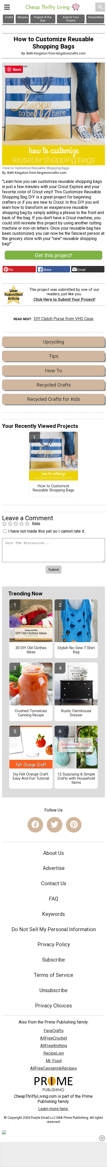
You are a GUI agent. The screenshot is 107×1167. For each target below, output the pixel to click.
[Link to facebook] (35, 825)
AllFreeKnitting (53, 1045)
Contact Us (53, 883)
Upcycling (53, 342)
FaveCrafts (54, 1030)
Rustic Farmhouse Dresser (76, 713)
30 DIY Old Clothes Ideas (30, 650)
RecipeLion (53, 1053)
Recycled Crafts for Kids (53, 399)
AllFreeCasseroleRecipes (53, 1068)
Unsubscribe (53, 990)
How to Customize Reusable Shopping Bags (53, 488)
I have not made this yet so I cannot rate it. (46, 531)
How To (53, 371)
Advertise (54, 868)
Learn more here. (53, 1108)
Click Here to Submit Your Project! (64, 299)
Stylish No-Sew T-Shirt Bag (76, 650)
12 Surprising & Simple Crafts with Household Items (76, 778)
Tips (53, 356)
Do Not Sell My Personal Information (53, 929)
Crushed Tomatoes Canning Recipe (31, 713)
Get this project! (53, 255)
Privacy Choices (53, 1006)
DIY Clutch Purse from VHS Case (63, 318)
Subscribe (53, 960)
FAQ (53, 899)
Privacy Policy (53, 944)
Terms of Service (53, 975)
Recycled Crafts (53, 385)
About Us (53, 853)
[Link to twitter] (54, 825)
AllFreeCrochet (53, 1038)
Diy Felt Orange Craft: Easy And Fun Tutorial (31, 776)
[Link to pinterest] (74, 825)
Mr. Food (54, 1060)
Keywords (53, 914)
